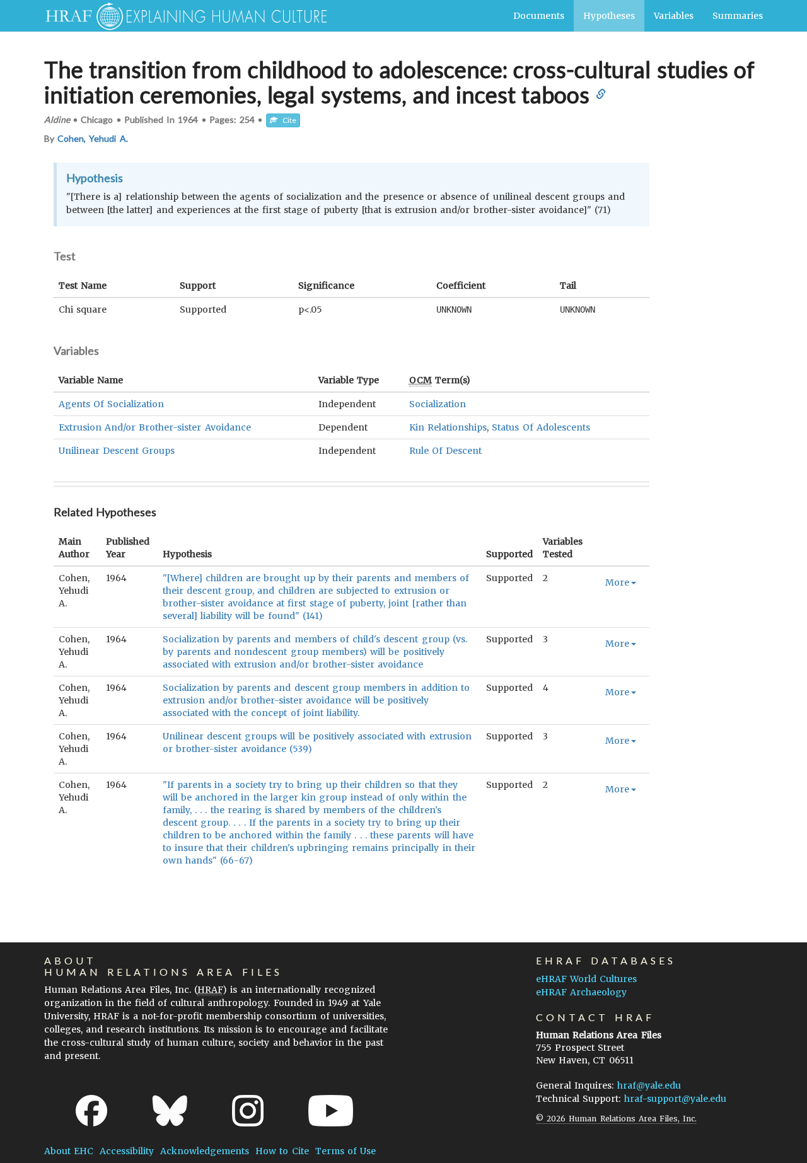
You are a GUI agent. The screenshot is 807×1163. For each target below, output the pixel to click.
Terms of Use (345, 1151)
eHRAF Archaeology (581, 992)
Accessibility (127, 1151)
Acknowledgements (204, 1151)
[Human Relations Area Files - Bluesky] (170, 1111)
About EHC (68, 1151)
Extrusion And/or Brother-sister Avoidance (155, 427)
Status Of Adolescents (540, 427)
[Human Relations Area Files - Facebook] (91, 1111)
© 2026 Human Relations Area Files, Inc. (616, 1118)
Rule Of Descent (445, 450)
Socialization (437, 404)
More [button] (617, 582)
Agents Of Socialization (111, 404)
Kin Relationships (448, 427)
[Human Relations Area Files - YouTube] (330, 1111)
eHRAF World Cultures (586, 979)
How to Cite (281, 1151)
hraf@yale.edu (649, 1085)
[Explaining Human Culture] (181, 16)
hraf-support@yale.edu (675, 1098)
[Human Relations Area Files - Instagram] (248, 1111)
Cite (286, 120)
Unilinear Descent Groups (117, 450)
